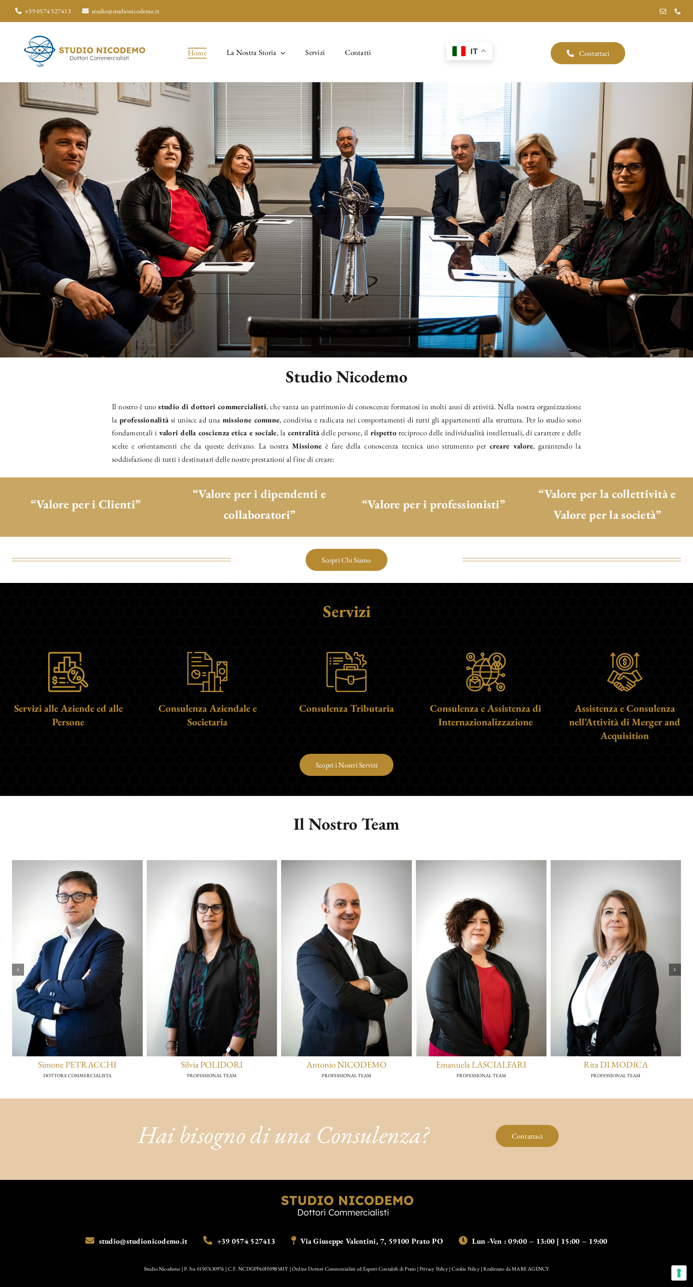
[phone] (678, 11)
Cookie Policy (466, 1268)
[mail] (663, 11)
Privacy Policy (434, 1268)
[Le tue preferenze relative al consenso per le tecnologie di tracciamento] (679, 1273)
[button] (18, 970)
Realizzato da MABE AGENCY (516, 1268)
